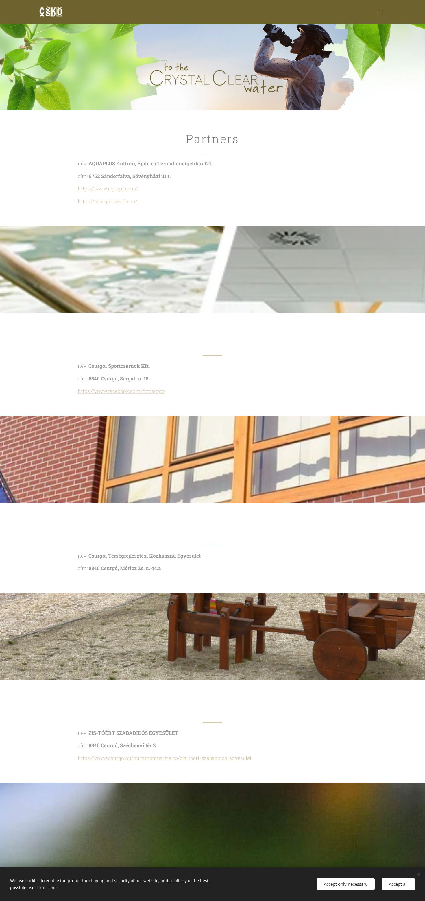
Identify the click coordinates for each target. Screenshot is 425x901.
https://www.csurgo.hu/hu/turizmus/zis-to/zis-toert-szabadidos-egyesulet (165, 758)
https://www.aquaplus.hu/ (108, 188)
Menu (381, 12)
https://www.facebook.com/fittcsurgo (121, 391)
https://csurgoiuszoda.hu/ (107, 201)
